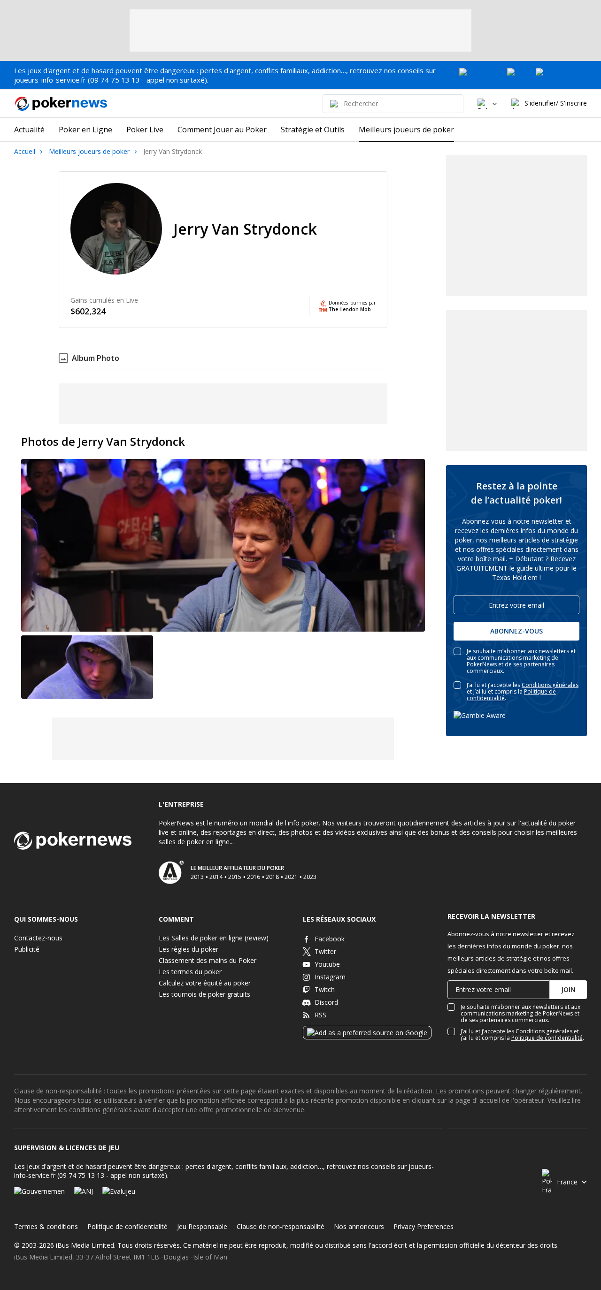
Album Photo (95, 358)
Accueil (24, 151)
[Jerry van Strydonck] (87, 667)
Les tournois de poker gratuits (204, 994)
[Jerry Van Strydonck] (223, 545)
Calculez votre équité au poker (205, 982)
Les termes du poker (190, 971)
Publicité (26, 949)
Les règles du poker (188, 949)
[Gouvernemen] (478, 75)
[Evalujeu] (561, 75)
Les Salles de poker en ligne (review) (214, 937)
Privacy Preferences (423, 1226)
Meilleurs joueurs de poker (89, 151)
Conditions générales (550, 685)
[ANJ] (516, 75)
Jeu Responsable (202, 1226)
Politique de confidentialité (547, 1038)
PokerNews (56, 104)
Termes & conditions (46, 1226)
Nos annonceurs (359, 1226)
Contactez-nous (38, 937)
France (567, 1181)
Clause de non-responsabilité (280, 1226)
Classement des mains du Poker (207, 960)
